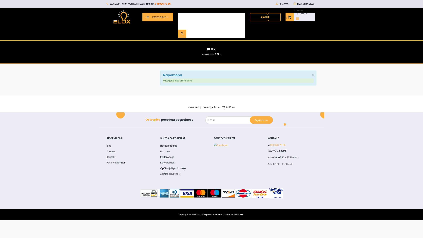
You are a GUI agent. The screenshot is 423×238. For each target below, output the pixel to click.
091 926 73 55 (163, 3)
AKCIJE (265, 17)
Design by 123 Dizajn (234, 214)
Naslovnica (208, 54)
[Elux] (122, 16)
